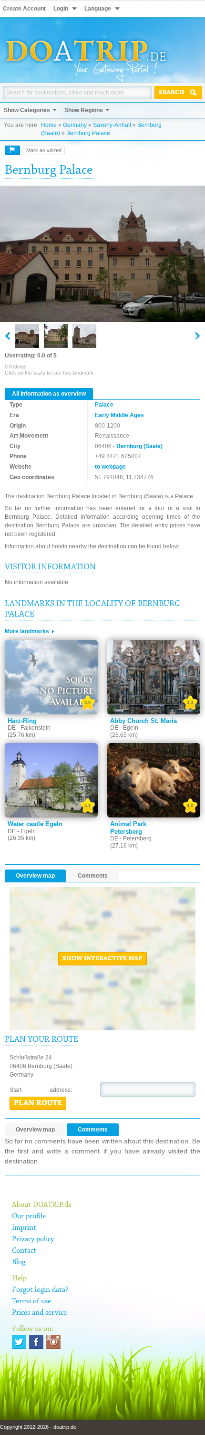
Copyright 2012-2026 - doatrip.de (38, 1427)
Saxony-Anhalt (112, 125)
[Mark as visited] (12, 150)
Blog (18, 1262)
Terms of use (31, 1301)
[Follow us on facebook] (36, 1342)
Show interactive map (102, 958)
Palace (104, 404)
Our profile (29, 1216)
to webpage (110, 466)
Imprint (24, 1228)
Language (97, 8)
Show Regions (83, 110)
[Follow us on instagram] (53, 1342)
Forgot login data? (40, 1290)
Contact (24, 1251)
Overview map (35, 875)
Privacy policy (33, 1239)
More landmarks (27, 631)
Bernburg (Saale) (139, 446)
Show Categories (27, 110)
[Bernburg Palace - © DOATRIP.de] (55, 336)
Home (49, 125)
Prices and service (39, 1313)
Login (60, 8)
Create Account (24, 8)
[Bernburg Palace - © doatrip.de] (102, 255)
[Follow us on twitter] (19, 1342)
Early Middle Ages (119, 415)
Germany (75, 125)
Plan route (38, 1103)
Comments (93, 875)
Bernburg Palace (88, 133)
